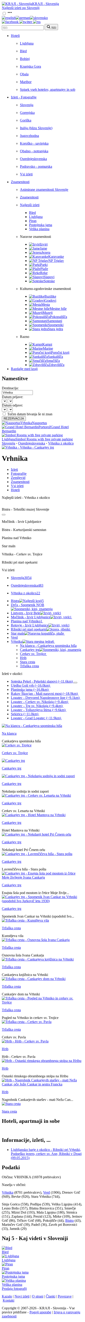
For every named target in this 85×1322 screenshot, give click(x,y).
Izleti (14, 469)
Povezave (65, 1296)
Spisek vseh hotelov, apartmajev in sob (47, 89)
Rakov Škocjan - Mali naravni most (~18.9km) (44, 694)
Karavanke (56, 256)
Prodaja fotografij (14, 1289)
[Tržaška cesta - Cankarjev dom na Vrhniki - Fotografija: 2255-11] (34, 979)
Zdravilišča (56, 365)
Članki (50, 1296)
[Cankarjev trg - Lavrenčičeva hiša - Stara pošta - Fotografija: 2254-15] (37, 854)
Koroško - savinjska (34, 143)
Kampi (47, 344)
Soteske (49, 281)
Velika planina (39, 229)
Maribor (26, 82)
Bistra (27, 601)
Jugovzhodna (29, 136)
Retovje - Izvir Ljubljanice (30, 625)
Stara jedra (55, 329)
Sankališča (55, 357)
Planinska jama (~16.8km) (30, 689)
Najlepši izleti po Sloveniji (20, 8)
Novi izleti (22, 1296)
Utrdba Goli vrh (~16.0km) (30, 685)
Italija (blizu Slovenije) (36, 128)
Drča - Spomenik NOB (27, 605)
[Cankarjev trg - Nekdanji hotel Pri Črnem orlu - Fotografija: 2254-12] (36, 834)
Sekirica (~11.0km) (24, 714)
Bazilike (50, 296)
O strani (37, 1296)
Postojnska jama (40, 225)
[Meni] (9, 14)
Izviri (44, 244)
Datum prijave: (12, 397)
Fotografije (19, 474)
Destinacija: (10, 388)
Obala (24, 74)
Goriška (25, 120)
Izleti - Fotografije (23, 97)
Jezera (45, 252)
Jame (43, 248)
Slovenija (26, 105)
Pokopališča (58, 317)
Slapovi (49, 277)
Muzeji (48, 313)
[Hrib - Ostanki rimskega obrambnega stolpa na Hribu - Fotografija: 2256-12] (41, 1061)
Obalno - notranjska (34, 151)
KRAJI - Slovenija (45, 4)
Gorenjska (27, 113)
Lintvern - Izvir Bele (25, 613)
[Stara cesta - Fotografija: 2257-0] (11, 1104)
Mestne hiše (58, 309)
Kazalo (7, 1296)
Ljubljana (27, 43)
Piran (32, 221)
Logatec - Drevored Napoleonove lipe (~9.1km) (45, 698)
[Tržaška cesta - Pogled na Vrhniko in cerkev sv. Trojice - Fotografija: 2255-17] (42, 1002)
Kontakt (8, 1300)
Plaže (44, 269)
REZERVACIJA (14, 418)
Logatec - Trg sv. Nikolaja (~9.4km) (37, 706)
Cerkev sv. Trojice (33, 654)
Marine (48, 348)
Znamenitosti (20, 182)
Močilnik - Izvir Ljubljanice (30, 617)
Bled (23, 51)
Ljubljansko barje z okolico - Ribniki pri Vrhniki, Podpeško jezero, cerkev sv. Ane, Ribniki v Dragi (46, 1154)
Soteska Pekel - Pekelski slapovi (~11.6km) (42, 681)
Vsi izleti (26, 174)
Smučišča (53, 361)
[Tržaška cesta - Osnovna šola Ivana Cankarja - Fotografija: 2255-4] (36, 940)
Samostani (54, 321)
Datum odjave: (12, 405)
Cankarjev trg (29, 650)
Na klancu (9, 733)
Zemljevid (18, 478)
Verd (14, 637)
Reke (44, 273)
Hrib (23, 658)
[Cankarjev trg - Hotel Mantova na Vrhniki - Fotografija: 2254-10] (34, 815)
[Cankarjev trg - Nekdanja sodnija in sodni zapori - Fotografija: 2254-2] (38, 776)
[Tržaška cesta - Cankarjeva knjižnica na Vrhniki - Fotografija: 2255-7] (38, 959)
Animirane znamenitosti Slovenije (44, 189)
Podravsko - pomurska (36, 166)
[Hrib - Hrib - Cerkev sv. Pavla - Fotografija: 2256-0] (25, 1041)
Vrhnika (32, 641)
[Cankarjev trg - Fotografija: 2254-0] (13, 761)
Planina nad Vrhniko (26, 621)
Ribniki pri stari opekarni (28, 629)
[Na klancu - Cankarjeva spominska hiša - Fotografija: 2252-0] (32, 726)
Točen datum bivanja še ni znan (29, 414)
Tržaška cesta (29, 666)
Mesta (45, 304)
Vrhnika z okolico (61, 443)
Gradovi (50, 300)
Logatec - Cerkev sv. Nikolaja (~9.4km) (39, 702)
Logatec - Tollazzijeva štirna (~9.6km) (38, 710)
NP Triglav (56, 261)
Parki (44, 265)
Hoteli (15, 36)
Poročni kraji (60, 352)
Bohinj (25, 59)
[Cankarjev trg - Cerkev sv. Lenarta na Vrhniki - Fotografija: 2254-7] (36, 795)
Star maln (17, 633)
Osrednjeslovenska (33, 159)
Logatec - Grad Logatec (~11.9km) (36, 718)
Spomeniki (55, 325)
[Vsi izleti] (3, 514)
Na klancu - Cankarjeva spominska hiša (48, 646)
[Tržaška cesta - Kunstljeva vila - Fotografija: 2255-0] (25, 920)
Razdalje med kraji (24, 369)
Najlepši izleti (29, 205)
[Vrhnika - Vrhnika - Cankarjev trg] (28, 447)
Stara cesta (27, 662)
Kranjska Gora (30, 66)
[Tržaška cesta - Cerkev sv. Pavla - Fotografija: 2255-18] (26, 1022)
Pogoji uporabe (40, 1312)
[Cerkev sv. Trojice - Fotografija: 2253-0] (17, 745)
